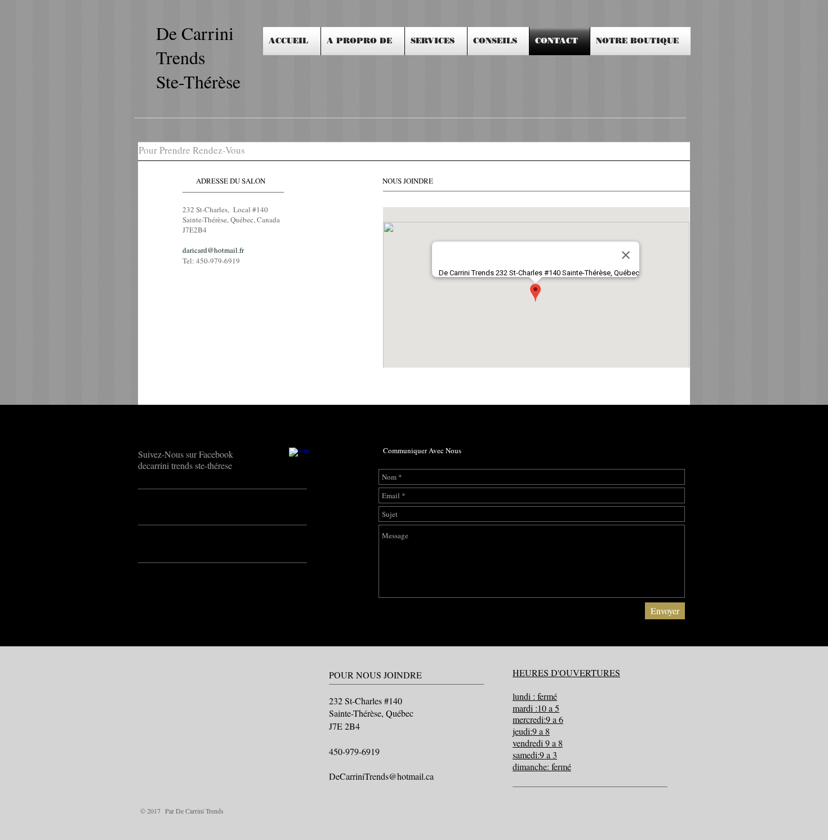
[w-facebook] (299, 458)
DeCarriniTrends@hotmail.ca (381, 776)
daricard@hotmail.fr (213, 250)
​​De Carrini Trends (195, 45)
